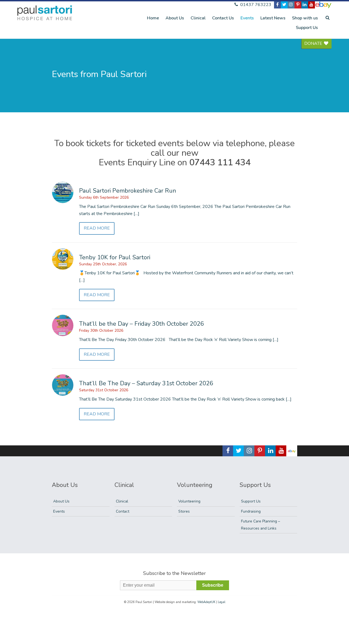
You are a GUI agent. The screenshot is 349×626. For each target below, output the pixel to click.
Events (247, 18)
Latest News (272, 18)
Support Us (307, 28)
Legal (221, 602)
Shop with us (305, 18)
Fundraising (251, 511)
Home (153, 18)
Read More (97, 228)
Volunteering (189, 501)
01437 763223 (255, 5)
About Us (175, 18)
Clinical (198, 18)
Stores (184, 511)
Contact (122, 511)
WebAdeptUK (206, 602)
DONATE (313, 43)
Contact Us (223, 18)
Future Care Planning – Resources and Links (260, 525)
